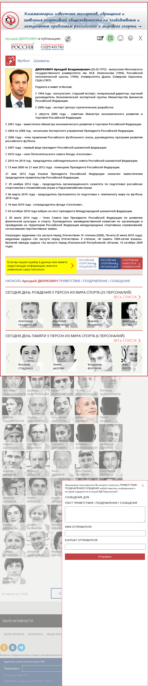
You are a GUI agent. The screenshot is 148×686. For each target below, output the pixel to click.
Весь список (125, 297)
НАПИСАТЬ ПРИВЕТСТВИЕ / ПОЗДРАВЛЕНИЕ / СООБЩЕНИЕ (67, 281)
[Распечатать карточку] (130, 38)
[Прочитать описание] (110, 38)
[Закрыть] (140, 38)
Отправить (105, 556)
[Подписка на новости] (100, 38)
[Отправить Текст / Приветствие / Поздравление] (120, 38)
